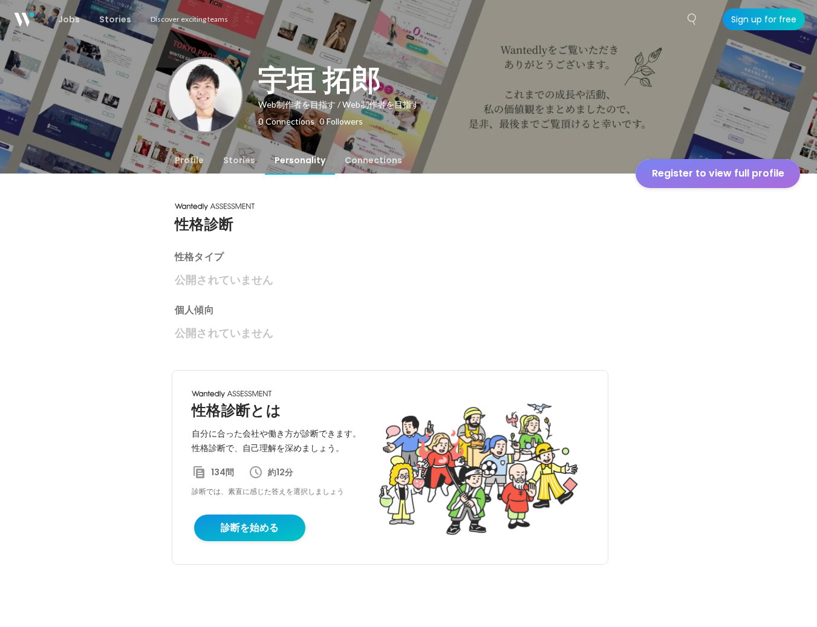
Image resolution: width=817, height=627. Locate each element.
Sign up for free (763, 19)
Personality (300, 160)
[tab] (189, 160)
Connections (373, 160)
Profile (189, 160)
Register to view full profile (718, 173)
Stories (239, 160)
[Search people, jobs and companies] (692, 19)
